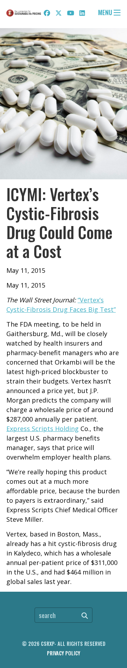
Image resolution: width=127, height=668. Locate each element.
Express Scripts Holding (42, 428)
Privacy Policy (63, 653)
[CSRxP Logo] (23, 13)
